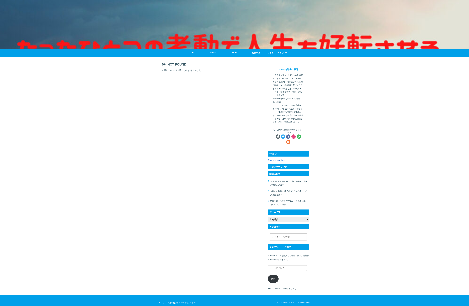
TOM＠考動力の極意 (288, 69)
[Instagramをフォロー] (293, 136)
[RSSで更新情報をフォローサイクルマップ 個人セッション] (288, 142)
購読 (273, 279)
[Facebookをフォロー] (288, 136)
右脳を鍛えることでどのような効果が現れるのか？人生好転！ (288, 203)
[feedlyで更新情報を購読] (299, 136)
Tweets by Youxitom (276, 160)
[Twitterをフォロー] (283, 136)
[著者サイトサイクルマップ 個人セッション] (278, 136)
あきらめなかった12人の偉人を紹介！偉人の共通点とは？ (289, 183)
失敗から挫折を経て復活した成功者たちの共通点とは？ (288, 193)
